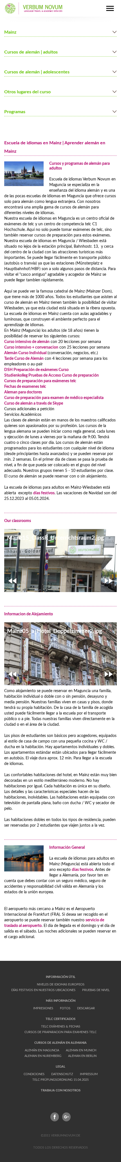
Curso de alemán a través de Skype (33, 403)
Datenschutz (62, 1074)
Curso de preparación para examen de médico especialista (54, 398)
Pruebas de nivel (96, 990)
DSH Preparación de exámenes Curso (36, 370)
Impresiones (43, 1008)
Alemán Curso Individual (25, 353)
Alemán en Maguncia (42, 1050)
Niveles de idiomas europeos (60, 984)
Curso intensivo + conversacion (31, 347)
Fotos (65, 1008)
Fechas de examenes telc (25, 387)
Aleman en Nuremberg (42, 1055)
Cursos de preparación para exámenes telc (40, 381)
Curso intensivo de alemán (27, 342)
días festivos (44, 493)
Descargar (86, 1008)
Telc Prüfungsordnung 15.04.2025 (60, 1079)
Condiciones (34, 1074)
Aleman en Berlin (82, 1055)
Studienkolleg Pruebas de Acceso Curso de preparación (51, 375)
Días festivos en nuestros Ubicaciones (43, 990)
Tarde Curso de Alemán (24, 359)
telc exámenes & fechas (60, 1026)
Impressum (89, 1074)
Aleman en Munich (81, 1050)
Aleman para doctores (23, 392)
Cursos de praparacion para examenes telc (60, 1032)
